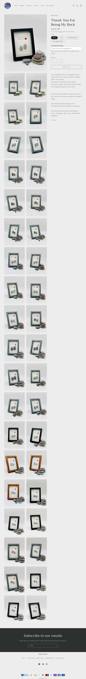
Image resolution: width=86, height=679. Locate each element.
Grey (61, 37)
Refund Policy (40, 658)
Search (23, 658)
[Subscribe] (56, 646)
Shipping (60, 31)
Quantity (53, 57)
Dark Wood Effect (58, 41)
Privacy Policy (31, 658)
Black (54, 37)
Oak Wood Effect (72, 37)
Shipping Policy (49, 658)
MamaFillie (44, 678)
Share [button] (54, 120)
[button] (73, 6)
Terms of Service (59, 658)
